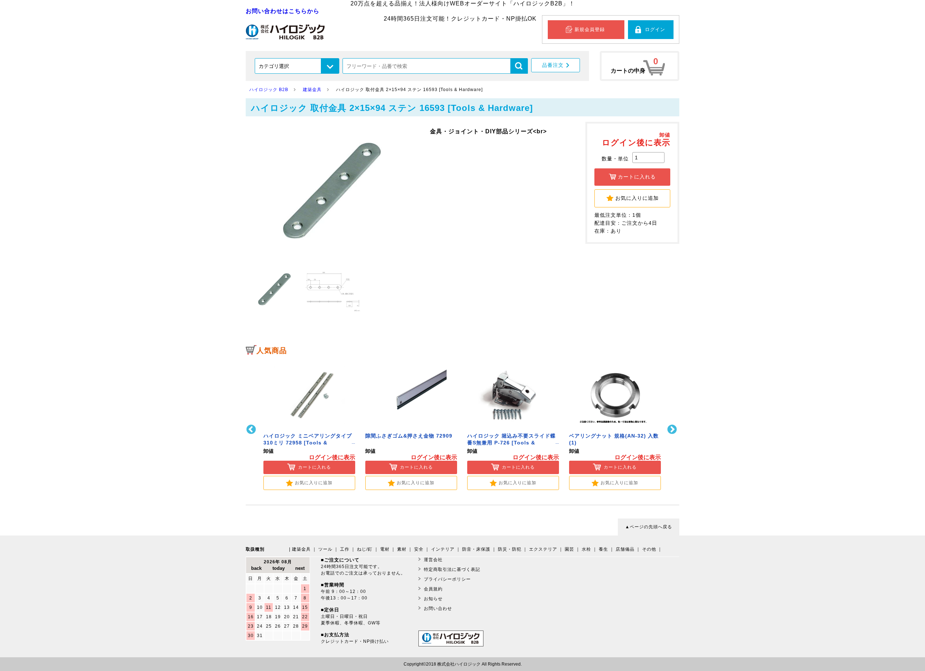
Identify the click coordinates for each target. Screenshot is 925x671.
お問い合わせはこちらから (282, 11)
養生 (603, 549)
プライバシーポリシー (447, 579)
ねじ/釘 (365, 549)
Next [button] (673, 429)
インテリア (443, 549)
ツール (325, 549)
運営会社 (433, 559)
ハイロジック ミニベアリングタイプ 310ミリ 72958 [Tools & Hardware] (307, 442)
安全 (418, 549)
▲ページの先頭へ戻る (648, 526)
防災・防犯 (509, 549)
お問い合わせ (438, 608)
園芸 (569, 549)
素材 (401, 549)
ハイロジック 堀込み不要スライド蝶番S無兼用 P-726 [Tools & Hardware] (511, 442)
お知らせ (433, 598)
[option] (309, 425)
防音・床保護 (476, 549)
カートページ (639, 66)
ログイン (655, 29)
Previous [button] (252, 429)
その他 (649, 549)
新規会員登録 (590, 29)
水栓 (586, 549)
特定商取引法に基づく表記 (452, 569)
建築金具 (301, 549)
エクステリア (543, 549)
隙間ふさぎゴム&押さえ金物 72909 (408, 436)
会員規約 (433, 589)
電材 (385, 549)
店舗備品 (625, 549)
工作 (344, 549)
